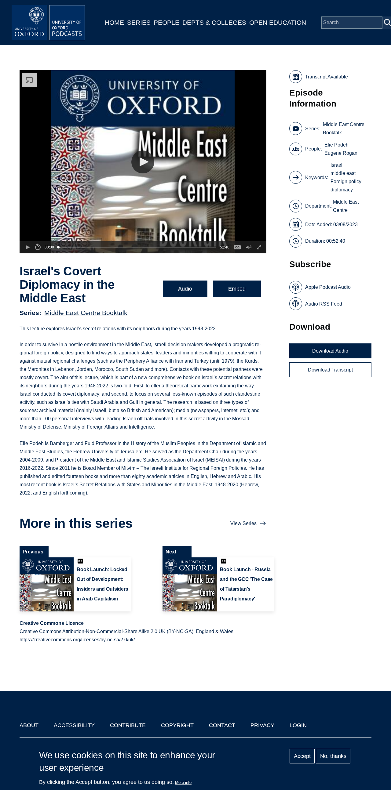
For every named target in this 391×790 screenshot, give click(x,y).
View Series (243, 523)
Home (114, 22)
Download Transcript (330, 369)
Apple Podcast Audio (328, 287)
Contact (222, 725)
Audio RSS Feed (323, 303)
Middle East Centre (346, 206)
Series (139, 22)
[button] (142, 161)
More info (183, 782)
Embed (237, 289)
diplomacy (342, 189)
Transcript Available (326, 76)
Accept (302, 756)
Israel (336, 165)
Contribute (128, 725)
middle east (343, 173)
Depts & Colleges (214, 22)
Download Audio (330, 350)
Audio (185, 289)
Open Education (277, 22)
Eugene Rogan (340, 153)
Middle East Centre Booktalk (85, 312)
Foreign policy (346, 181)
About (29, 725)
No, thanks (333, 756)
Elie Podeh (336, 144)
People (166, 22)
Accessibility (74, 725)
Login (298, 725)
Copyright (177, 725)
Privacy (262, 725)
